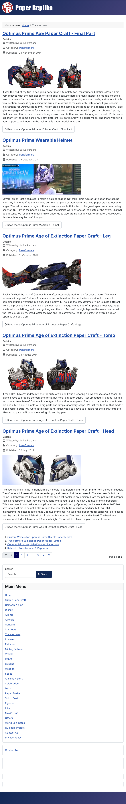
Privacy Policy (13, 737)
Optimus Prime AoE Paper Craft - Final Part (48, 33)
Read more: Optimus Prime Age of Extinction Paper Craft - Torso (45, 420)
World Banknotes (15, 722)
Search (9, 568)
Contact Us (11, 732)
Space (8, 673)
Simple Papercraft (15, 600)
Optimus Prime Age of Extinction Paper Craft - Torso (58, 335)
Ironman (9, 639)
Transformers (26, 47)
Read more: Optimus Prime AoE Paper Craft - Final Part (39, 129)
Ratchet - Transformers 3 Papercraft (28, 548)
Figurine (9, 703)
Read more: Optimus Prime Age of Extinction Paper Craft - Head (45, 526)
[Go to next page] (43, 555)
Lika (7, 708)
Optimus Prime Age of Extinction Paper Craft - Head (58, 431)
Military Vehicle (14, 649)
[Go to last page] (49, 555)
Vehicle (9, 654)
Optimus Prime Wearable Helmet (37, 140)
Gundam (10, 624)
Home (8, 595)
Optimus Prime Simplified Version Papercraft (33, 544)
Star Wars (10, 629)
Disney (9, 609)
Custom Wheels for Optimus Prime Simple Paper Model (39, 537)
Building (9, 663)
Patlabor (10, 644)
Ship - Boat (11, 698)
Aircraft (9, 619)
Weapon (9, 668)
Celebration (12, 683)
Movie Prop (11, 712)
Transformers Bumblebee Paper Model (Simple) (34, 540)
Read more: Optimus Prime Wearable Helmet (33, 224)
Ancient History (14, 678)
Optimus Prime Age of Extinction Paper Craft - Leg (56, 236)
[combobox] (20, 574)
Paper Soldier (13, 693)
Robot (8, 658)
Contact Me (12, 750)
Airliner (9, 614)
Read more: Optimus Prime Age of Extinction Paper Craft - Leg (44, 324)
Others (9, 717)
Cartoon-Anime (14, 604)
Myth (8, 688)
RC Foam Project (15, 727)
